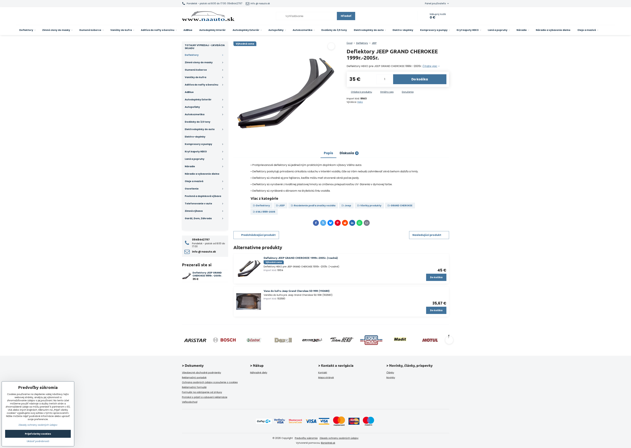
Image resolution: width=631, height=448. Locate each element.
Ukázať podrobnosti (38, 441)
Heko (360, 102)
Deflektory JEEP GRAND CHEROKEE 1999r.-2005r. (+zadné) (301, 257)
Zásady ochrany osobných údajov (339, 438)
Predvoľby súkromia (306, 438)
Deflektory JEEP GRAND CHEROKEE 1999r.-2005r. (207, 274)
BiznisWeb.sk (328, 443)
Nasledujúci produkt (426, 235)
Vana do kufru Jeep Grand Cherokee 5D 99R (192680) (297, 291)
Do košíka (419, 79)
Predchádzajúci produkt (258, 235)
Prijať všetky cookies (38, 433)
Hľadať (346, 16)
